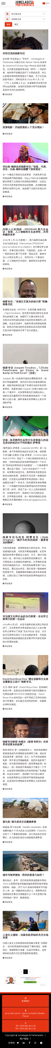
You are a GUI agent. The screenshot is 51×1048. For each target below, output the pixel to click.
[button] (28, 14)
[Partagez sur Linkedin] (23, 1043)
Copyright (10, 1035)
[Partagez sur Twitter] (18, 1043)
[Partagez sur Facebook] (29, 1043)
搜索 (8, 24)
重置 (16, 24)
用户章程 (24, 1038)
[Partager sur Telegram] (41, 1043)
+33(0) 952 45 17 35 (27, 1026)
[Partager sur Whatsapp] (35, 1043)
